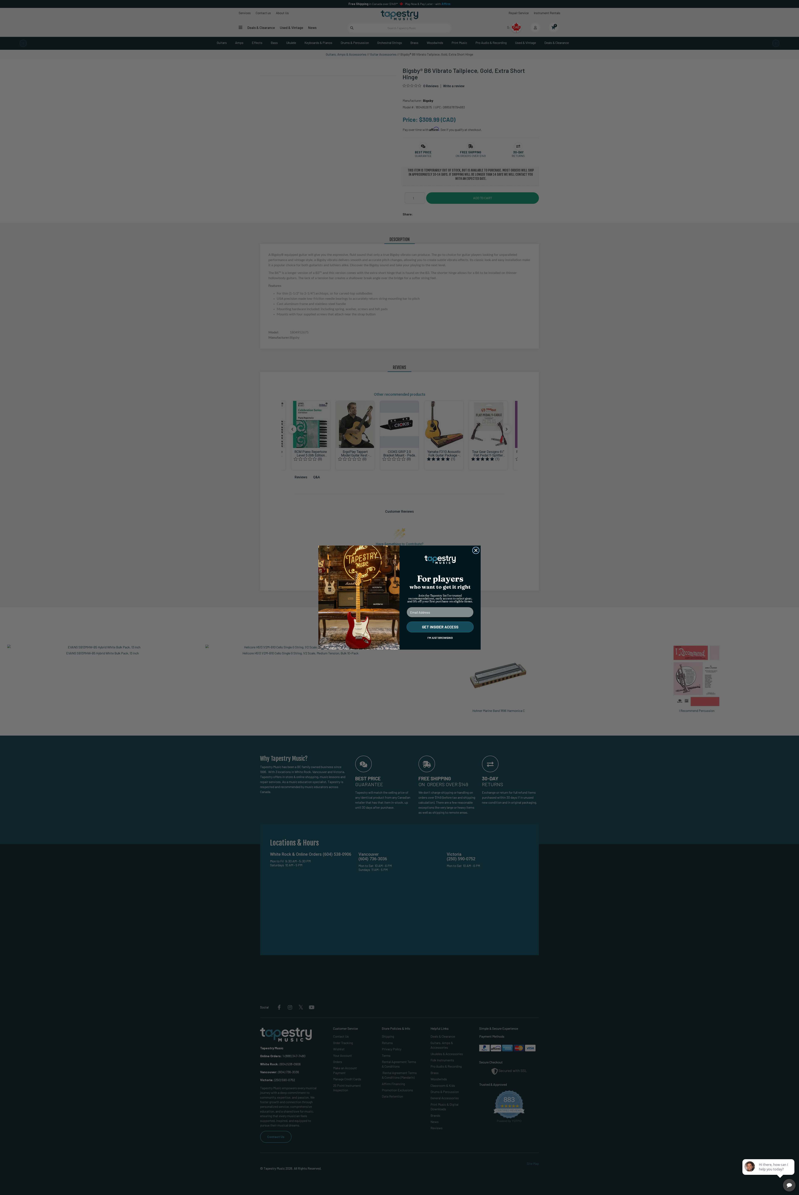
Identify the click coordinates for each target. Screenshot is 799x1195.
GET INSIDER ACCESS (440, 627)
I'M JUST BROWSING (440, 637)
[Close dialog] (476, 550)
